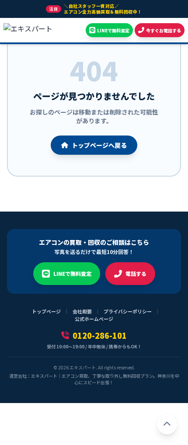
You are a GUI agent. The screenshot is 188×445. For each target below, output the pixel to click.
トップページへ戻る (99, 145)
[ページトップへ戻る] (167, 424)
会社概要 (82, 311)
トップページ (46, 311)
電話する (135, 273)
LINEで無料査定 (72, 273)
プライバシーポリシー (128, 311)
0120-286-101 (100, 335)
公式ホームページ (94, 318)
